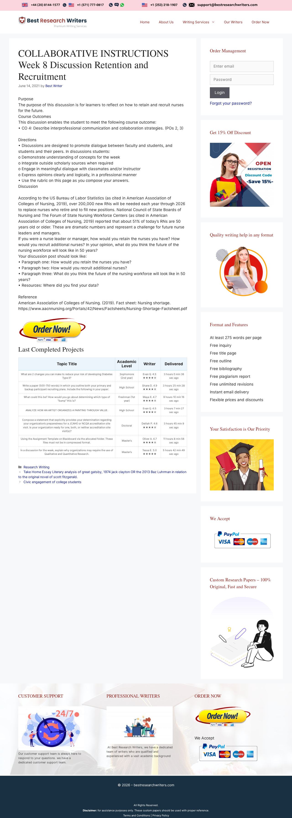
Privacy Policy (160, 815)
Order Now (260, 22)
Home (145, 22)
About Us (166, 22)
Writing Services (196, 22)
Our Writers (233, 22)
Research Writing (36, 467)
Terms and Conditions (136, 815)
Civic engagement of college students (52, 482)
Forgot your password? (231, 103)
